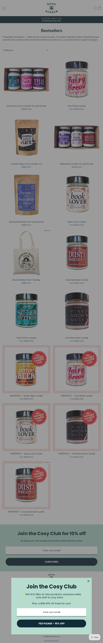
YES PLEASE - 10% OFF (51, 623)
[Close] (88, 581)
